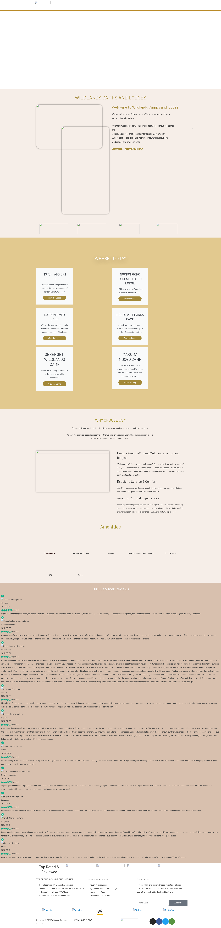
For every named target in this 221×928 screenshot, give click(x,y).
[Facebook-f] (159, 921)
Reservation (117, 149)
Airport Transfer (125, 7)
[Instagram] (153, 921)
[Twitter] (165, 921)
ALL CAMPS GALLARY (134, 149)
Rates (108, 7)
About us (94, 7)
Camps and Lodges (75, 7)
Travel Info (143, 7)
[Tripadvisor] (172, 921)
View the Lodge (54, 338)
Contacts (159, 7)
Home (58, 7)
